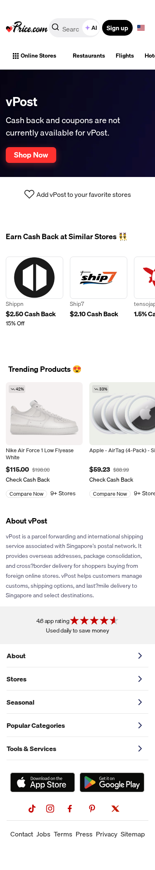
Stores (16, 679)
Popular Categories (36, 725)
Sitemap (133, 834)
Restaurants (89, 55)
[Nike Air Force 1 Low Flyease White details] (44, 413)
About (16, 655)
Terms (63, 834)
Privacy (106, 834)
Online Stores (38, 55)
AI (94, 27)
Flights (125, 55)
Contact (21, 834)
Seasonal (20, 702)
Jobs (43, 834)
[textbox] (141, 28)
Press (84, 834)
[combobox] (75, 27)
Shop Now (31, 154)
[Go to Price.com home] (27, 27)
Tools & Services (31, 748)
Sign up (117, 28)
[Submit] (55, 29)
